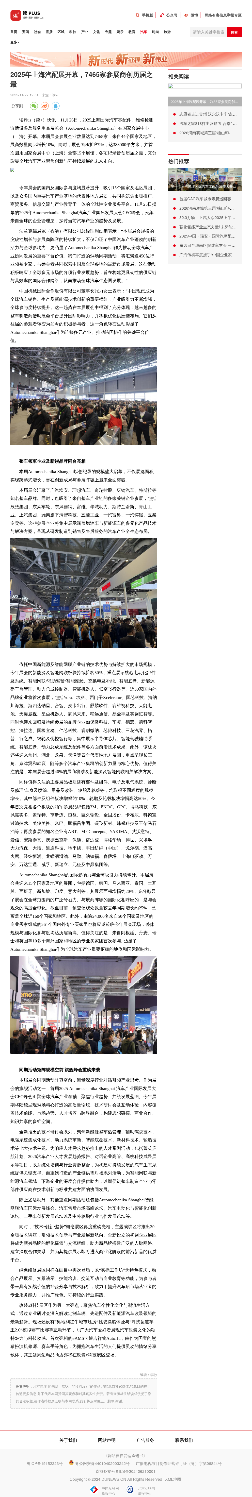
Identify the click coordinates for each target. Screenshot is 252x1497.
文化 (96, 32)
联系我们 (184, 1440)
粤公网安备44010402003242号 (102, 1463)
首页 (13, 32)
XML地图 (173, 1479)
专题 (108, 32)
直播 (49, 32)
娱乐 (120, 32)
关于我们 (68, 1440)
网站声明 (107, 1440)
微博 (194, 15)
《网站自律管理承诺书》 (125, 1455)
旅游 (167, 32)
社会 (37, 32)
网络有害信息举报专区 (223, 15)
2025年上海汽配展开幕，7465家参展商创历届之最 (210, 101)
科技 (72, 32)
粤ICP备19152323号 (45, 1463)
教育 (131, 32)
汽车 (143, 32)
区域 (61, 32)
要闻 (25, 32)
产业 (84, 32)
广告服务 (145, 1440)
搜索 (234, 32)
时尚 (155, 32)
